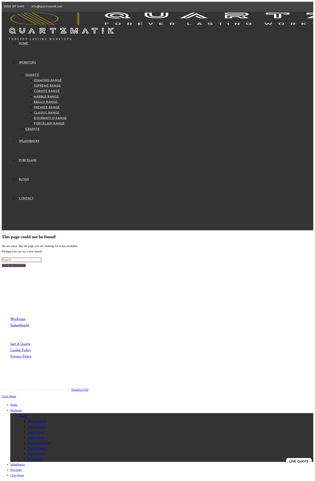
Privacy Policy (21, 356)
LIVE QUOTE (299, 461)
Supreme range (36, 426)
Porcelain (16, 470)
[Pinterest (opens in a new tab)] (20, 376)
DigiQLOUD (79, 390)
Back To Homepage (14, 265)
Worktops (18, 319)
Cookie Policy (20, 350)
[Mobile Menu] (9, 220)
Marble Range (35, 437)
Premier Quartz (36, 448)
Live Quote (17, 475)
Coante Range (35, 432)
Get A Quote (20, 344)
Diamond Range (37, 421)
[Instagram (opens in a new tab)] (26, 376)
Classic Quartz (36, 453)
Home (14, 404)
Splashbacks (19, 325)
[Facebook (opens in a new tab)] (5, 376)
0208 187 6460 (14, 6)
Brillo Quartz (35, 459)
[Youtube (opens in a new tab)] (13, 376)
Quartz (23, 415)
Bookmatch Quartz (38, 442)
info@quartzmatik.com (47, 6)
